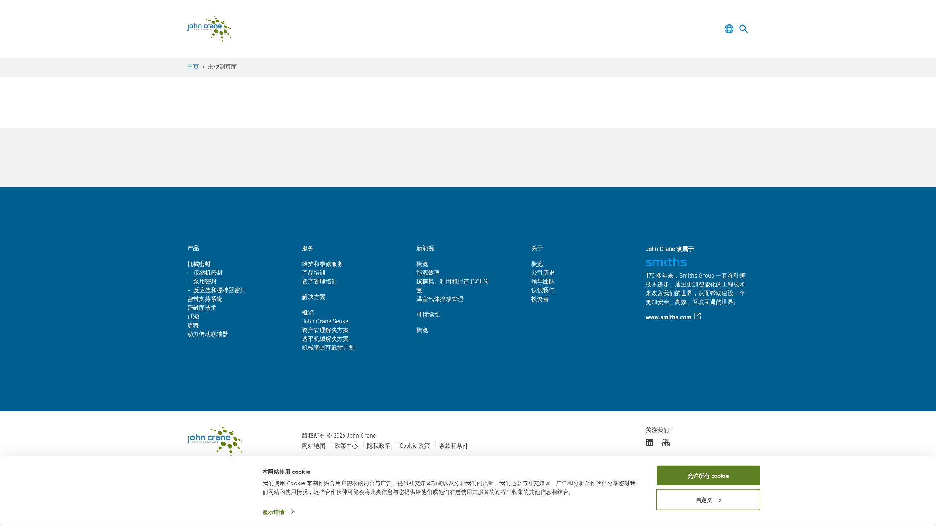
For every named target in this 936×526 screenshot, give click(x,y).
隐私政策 (378, 446)
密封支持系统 (204, 299)
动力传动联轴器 (207, 335)
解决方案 (313, 297)
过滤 (193, 317)
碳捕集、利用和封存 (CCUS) (452, 282)
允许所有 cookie (708, 475)
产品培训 (313, 273)
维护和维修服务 (322, 264)
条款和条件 (453, 446)
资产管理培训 (319, 282)
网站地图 (313, 446)
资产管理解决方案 (325, 330)
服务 (308, 249)
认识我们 (543, 291)
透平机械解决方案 (325, 339)
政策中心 (346, 446)
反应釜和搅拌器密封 (219, 291)
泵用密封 (205, 282)
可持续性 (428, 315)
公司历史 (543, 273)
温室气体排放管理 (439, 299)
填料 (193, 326)
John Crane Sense (325, 322)
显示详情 (273, 511)
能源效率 (428, 273)
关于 (537, 249)
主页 (193, 67)
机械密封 (199, 264)
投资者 (540, 299)
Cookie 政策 (415, 446)
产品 (193, 249)
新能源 (425, 249)
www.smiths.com (668, 318)
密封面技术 (201, 308)
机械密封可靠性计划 (328, 348)
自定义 (704, 499)
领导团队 (543, 282)
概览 (308, 313)
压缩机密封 (208, 273)
